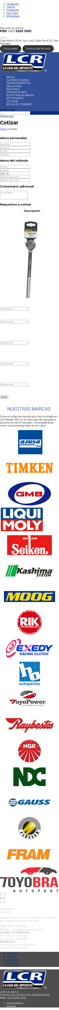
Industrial (14, 86)
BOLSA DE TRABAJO (19, 104)
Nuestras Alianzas (20, 95)
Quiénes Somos (17, 80)
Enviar (4, 397)
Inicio (10, 77)
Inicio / (4, 129)
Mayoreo (13, 89)
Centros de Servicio (38, 48)
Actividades (15, 98)
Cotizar (12, 101)
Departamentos (18, 83)
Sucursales (10, 48)
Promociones (16, 92)
